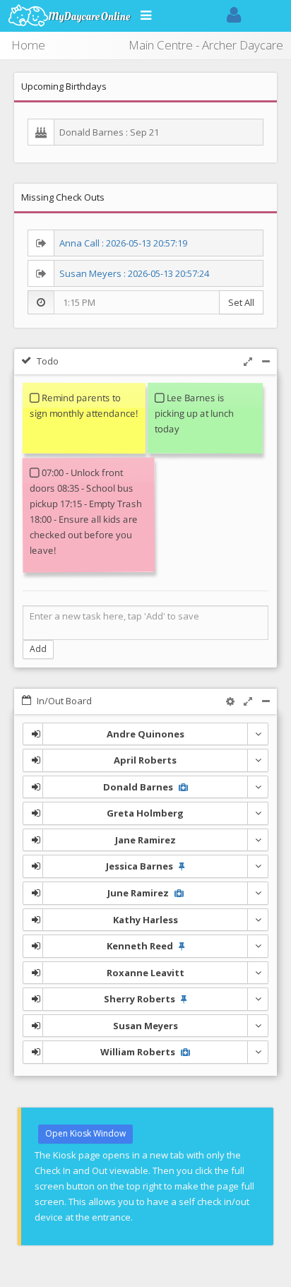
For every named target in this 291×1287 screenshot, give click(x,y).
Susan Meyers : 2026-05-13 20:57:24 (134, 273)
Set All (241, 302)
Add (38, 649)
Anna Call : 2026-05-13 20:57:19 (123, 243)
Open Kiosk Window (85, 1133)
